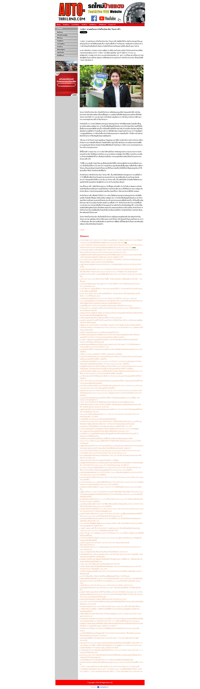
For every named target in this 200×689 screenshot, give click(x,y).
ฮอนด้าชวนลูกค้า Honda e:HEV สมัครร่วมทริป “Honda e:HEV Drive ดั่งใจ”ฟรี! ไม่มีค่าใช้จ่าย (110, 606)
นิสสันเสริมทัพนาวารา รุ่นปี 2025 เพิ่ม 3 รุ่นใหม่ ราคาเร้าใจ (99, 648)
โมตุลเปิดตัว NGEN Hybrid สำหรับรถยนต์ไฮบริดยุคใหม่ (98, 419)
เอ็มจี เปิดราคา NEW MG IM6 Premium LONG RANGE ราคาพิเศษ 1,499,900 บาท (107, 585)
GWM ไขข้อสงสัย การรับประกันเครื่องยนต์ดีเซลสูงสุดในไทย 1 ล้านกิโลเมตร (105, 576)
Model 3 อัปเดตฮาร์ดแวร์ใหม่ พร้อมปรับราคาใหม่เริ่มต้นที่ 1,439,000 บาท (104, 552)
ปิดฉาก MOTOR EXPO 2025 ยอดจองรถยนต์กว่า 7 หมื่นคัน (100, 460)
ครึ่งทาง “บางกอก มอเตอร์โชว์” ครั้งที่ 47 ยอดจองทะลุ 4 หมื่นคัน (101, 354)
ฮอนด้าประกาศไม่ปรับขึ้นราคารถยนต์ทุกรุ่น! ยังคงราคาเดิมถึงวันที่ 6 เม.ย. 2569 (106, 426)
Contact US (112, 24)
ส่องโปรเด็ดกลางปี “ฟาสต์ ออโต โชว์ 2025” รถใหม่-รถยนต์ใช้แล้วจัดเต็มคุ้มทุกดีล (107, 660)
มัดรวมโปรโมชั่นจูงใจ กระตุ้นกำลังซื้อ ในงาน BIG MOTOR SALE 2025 (103, 599)
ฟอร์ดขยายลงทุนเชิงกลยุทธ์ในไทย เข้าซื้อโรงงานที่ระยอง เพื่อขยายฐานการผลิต (107, 438)
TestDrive (66, 24)
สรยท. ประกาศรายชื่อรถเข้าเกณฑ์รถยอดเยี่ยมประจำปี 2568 (100, 564)
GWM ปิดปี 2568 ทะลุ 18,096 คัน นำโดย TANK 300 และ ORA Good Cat (103, 453)
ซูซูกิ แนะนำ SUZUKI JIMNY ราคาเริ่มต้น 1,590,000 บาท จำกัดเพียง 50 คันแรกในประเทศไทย (111, 325)
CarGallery (75, 24)
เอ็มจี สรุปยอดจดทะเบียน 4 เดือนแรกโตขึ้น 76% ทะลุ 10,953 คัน (101, 318)
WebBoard (102, 24)
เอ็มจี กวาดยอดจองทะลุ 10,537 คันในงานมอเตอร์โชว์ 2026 (100, 332)
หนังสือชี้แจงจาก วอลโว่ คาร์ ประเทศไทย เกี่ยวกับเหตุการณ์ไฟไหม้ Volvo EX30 (106, 306)
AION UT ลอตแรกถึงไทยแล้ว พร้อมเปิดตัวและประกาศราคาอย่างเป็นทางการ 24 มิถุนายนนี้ (110, 666)
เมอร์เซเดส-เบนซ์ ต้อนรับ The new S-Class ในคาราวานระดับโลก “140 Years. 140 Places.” (109, 298)
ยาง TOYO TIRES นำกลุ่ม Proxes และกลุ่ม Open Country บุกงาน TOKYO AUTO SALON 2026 (110, 450)
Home (59, 24)
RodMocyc (93, 24)
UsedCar (84, 24)
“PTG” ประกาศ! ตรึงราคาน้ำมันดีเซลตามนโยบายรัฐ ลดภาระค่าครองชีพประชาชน (107, 402)
